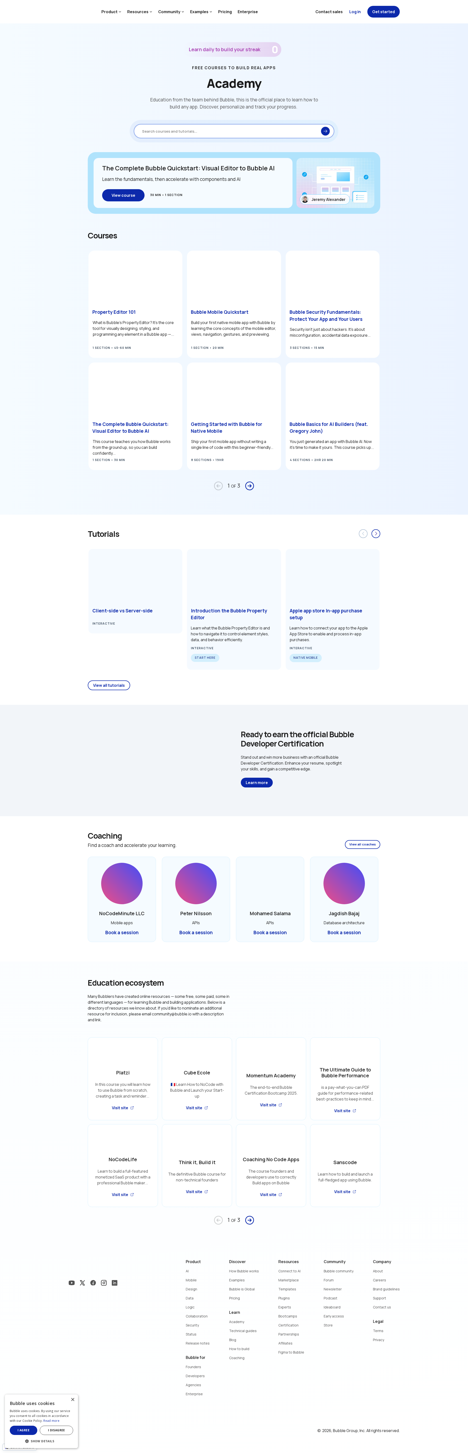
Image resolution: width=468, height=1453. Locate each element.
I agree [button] (23, 1430)
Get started (383, 11)
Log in (355, 11)
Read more (51, 1421)
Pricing (225, 11)
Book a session (122, 932)
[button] (41, 1440)
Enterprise (248, 11)
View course (123, 195)
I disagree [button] (56, 1430)
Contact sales (329, 11)
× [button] (72, 1400)
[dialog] (41, 1421)
